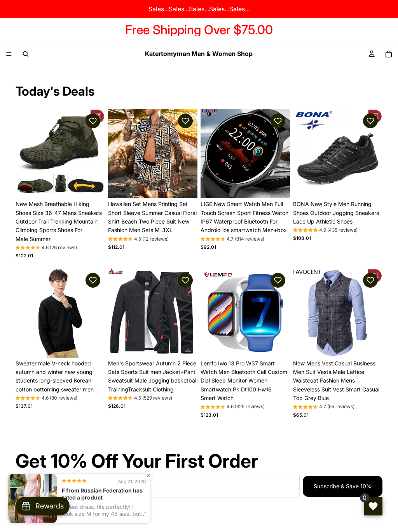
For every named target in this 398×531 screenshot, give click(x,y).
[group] (46, 248)
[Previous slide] (24, 153)
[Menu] (9, 54)
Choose (99, 186)
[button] (93, 121)
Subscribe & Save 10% (343, 486)
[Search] (25, 54)
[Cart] (388, 54)
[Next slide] (96, 153)
